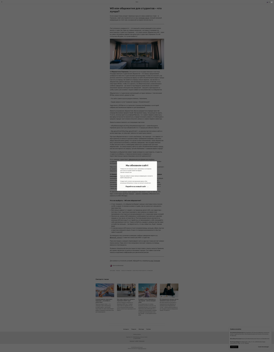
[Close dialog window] (271, 2)
